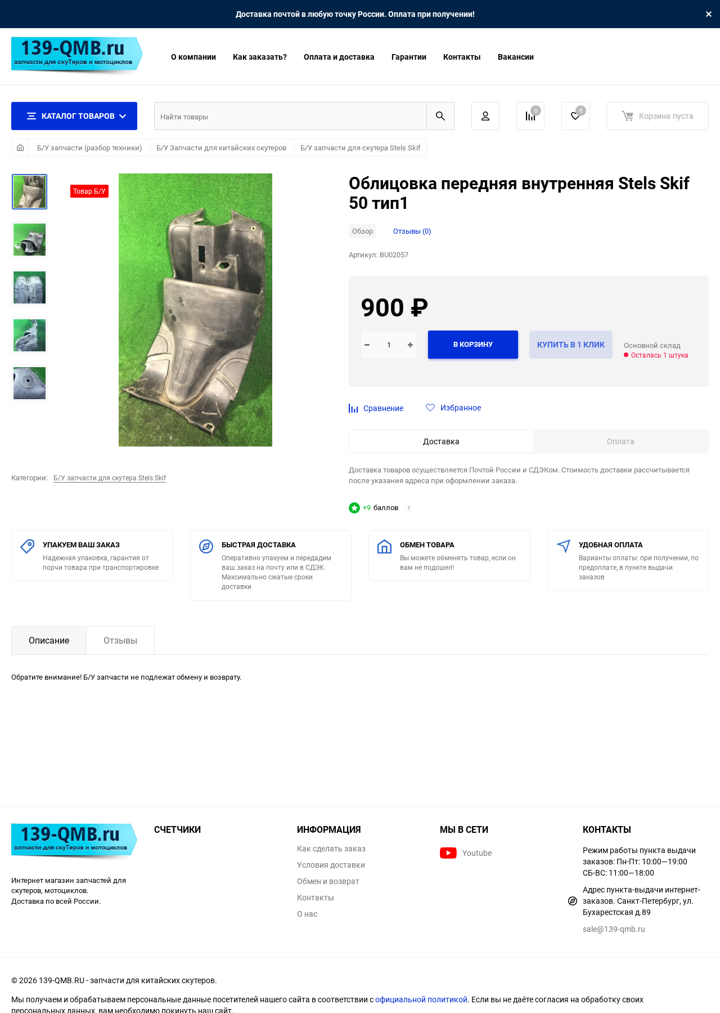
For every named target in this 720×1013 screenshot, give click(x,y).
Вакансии (516, 56)
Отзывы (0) (412, 231)
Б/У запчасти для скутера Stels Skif (360, 147)
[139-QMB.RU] (74, 843)
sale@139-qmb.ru (614, 928)
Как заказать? (260, 56)
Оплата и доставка (339, 56)
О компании (193, 56)
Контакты (462, 56)
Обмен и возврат (328, 881)
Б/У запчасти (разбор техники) (89, 147)
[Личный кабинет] (485, 116)
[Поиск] (440, 116)
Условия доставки (331, 865)
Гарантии (409, 56)
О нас (307, 914)
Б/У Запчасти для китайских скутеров (221, 147)
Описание (49, 640)
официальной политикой (421, 999)
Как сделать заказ (331, 849)
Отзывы (120, 640)
